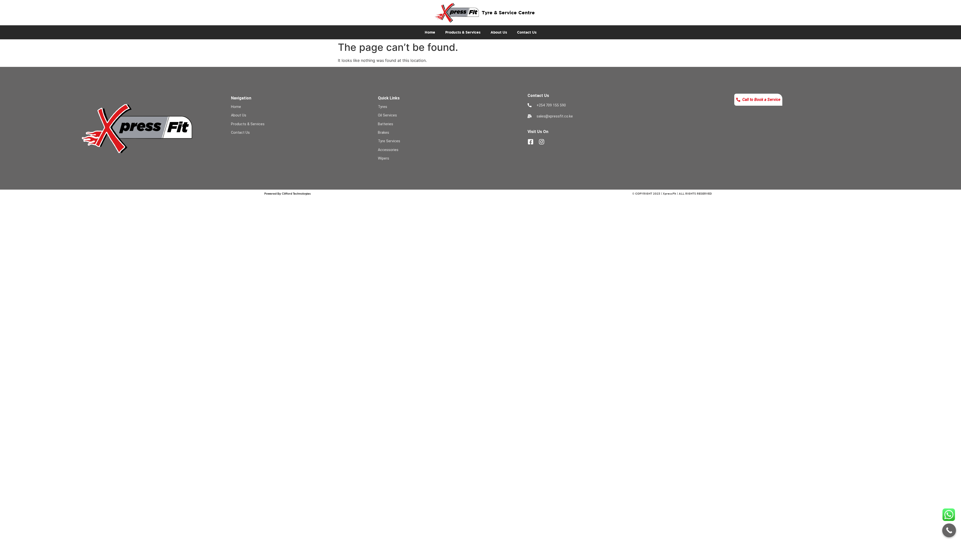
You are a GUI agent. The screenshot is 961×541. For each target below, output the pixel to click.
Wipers (383, 158)
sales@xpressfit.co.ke (555, 116)
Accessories (388, 150)
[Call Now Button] (949, 530)
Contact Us (527, 32)
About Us (499, 32)
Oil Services (387, 115)
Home (430, 32)
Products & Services (462, 32)
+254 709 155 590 (551, 105)
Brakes (383, 132)
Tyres (382, 107)
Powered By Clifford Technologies (287, 193)
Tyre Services (389, 141)
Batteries (385, 124)
